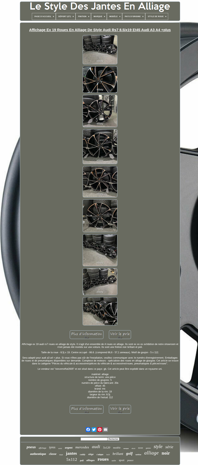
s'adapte (100, 454)
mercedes (82, 447)
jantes (71, 453)
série (169, 447)
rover (140, 448)
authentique (38, 454)
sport (121, 460)
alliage (151, 453)
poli (81, 460)
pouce (130, 460)
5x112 (71, 459)
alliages (90, 460)
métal (60, 448)
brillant (118, 454)
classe (52, 454)
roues (103, 459)
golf (129, 453)
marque (126, 448)
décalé (133, 448)
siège (91, 454)
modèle (117, 447)
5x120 (106, 447)
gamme (148, 448)
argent (68, 447)
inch (108, 454)
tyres (52, 447)
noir (166, 453)
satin (114, 460)
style (158, 446)
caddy (82, 454)
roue (61, 455)
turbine (138, 454)
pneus (31, 447)
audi (96, 446)
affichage (42, 448)
